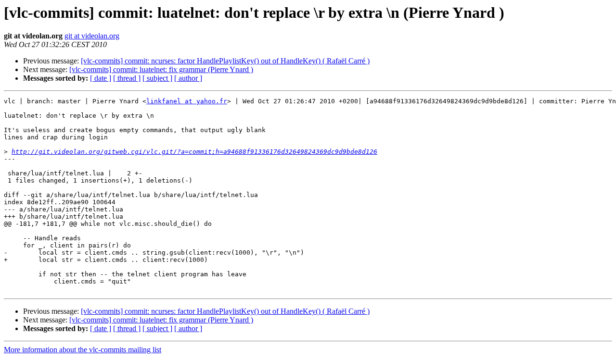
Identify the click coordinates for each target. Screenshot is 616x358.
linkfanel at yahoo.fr (186, 101)
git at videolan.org (91, 36)
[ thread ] (127, 78)
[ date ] (100, 78)
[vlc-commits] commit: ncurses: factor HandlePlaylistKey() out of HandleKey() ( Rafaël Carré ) (225, 61)
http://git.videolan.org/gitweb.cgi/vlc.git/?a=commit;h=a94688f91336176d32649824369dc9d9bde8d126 (194, 151)
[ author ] (188, 78)
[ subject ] (157, 78)
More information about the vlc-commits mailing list (82, 350)
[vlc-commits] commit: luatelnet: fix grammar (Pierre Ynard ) (161, 69)
